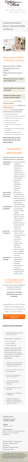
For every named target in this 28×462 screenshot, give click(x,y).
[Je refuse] (26, 456)
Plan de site (6, 445)
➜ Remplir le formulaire (8, 420)
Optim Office (14, 3)
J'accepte (7, 459)
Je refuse (13, 459)
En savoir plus (20, 459)
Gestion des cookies (8, 449)
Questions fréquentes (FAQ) (10, 447)
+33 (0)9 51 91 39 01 (8, 426)
